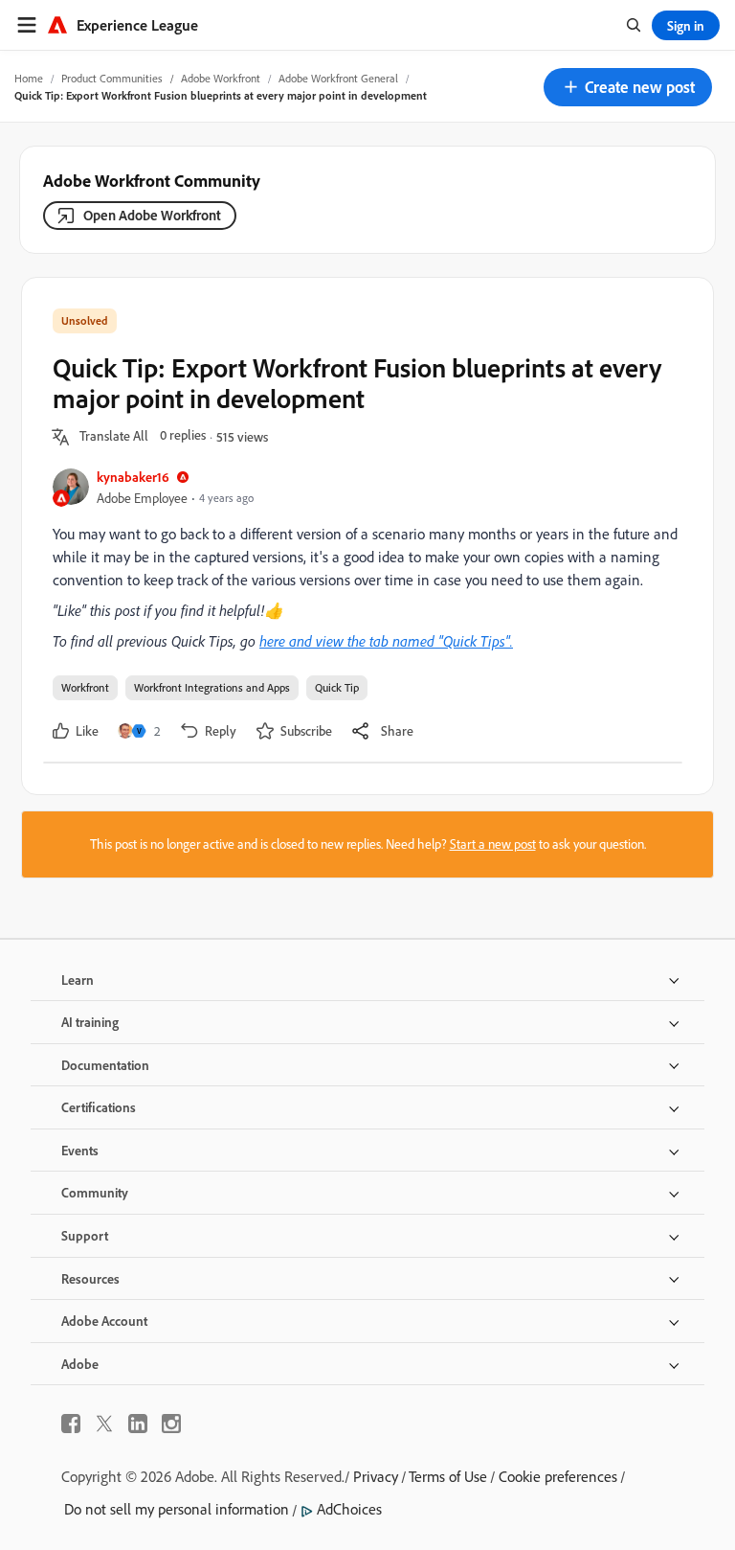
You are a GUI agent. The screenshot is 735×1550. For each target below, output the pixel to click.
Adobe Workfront (220, 78)
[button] (628, 87)
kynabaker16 (133, 476)
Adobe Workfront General (338, 78)
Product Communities (112, 78)
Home (28, 78)
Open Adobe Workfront (152, 215)
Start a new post (493, 844)
